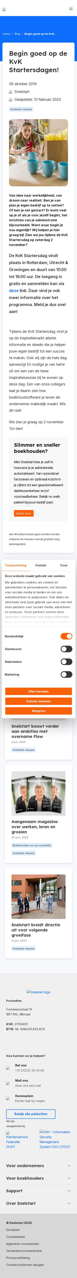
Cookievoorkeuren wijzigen (25, 1264)
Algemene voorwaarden (22, 1244)
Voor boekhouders (25, 1178)
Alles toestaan (38, 691)
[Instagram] (29, 1040)
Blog (17, 33)
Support (14, 1190)
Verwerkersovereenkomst (24, 1250)
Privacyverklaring (18, 1257)
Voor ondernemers (25, 1165)
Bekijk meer (23, 513)
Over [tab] (64, 565)
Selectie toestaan (38, 701)
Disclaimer (13, 1230)
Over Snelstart (21, 1203)
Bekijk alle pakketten (30, 1114)
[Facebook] (8, 1040)
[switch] (66, 649)
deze (14, 290)
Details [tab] (41, 565)
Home (6, 33)
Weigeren (38, 711)
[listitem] (38, 1068)
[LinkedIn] (18, 1040)
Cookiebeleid (15, 1237)
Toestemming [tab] (15, 565)
